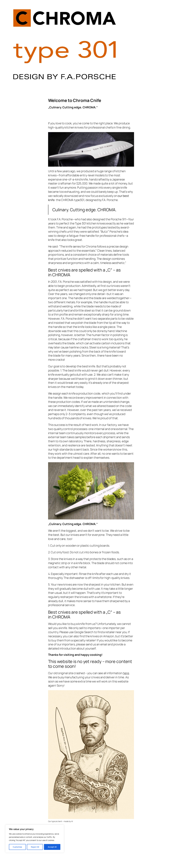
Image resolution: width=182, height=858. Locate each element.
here (126, 673)
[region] (34, 839)
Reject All (35, 847)
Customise (17, 847)
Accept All (52, 847)
